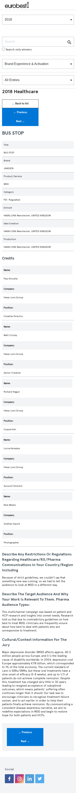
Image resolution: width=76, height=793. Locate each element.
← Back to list (20, 103)
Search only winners (19, 49)
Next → (20, 121)
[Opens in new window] (9, 778)
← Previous (20, 112)
